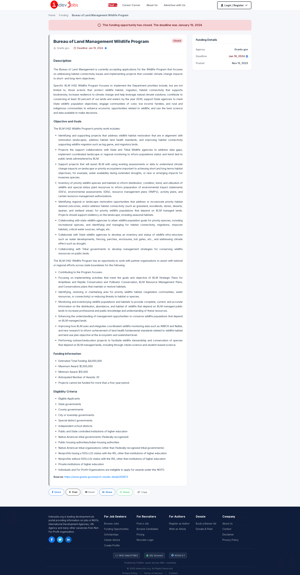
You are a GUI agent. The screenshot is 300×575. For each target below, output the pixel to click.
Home (52, 15)
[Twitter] (60, 539)
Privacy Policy (230, 540)
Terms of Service (153, 573)
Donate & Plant (204, 529)
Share (57, 492)
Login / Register (234, 5)
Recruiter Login (145, 540)
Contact (226, 529)
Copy (144, 492)
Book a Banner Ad (206, 523)
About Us (152, 5)
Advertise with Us (174, 5)
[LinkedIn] (68, 539)
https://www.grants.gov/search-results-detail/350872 (96, 476)
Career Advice (112, 540)
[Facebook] (52, 539)
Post (111, 5)
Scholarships (111, 534)
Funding (63, 15)
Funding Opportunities (116, 529)
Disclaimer (228, 534)
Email (91, 492)
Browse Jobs (111, 523)
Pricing (140, 534)
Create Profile (112, 545)
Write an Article (177, 529)
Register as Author (179, 523)
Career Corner (131, 5)
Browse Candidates (147, 529)
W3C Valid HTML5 (128, 555)
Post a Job (143, 523)
